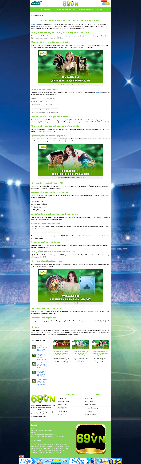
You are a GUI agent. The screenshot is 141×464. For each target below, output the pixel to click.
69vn (32, 428)
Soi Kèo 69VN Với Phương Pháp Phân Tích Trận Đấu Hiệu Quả (42, 382)
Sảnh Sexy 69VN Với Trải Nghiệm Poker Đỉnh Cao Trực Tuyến (100, 353)
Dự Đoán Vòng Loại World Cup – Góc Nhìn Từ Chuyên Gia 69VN (42, 357)
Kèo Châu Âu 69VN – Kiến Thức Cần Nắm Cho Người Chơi (42, 348)
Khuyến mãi (90, 9)
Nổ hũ (61, 9)
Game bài (81, 9)
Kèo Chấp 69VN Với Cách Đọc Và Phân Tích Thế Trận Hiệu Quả (41, 374)
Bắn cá (55, 9)
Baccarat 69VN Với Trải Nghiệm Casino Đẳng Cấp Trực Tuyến (61, 353)
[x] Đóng (21, 456)
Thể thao (47, 9)
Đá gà (74, 9)
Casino (68, 9)
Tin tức (99, 9)
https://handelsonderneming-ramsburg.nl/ (43, 430)
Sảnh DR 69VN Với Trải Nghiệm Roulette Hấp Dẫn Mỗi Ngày (81, 353)
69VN (40, 9)
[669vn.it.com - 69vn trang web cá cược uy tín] (70, 3)
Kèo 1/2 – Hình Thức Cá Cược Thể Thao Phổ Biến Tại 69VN (42, 365)
